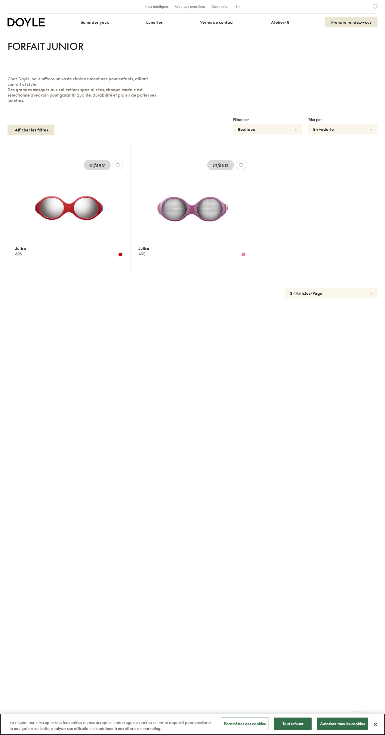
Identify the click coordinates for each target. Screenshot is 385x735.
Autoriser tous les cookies (342, 723)
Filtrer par (241, 120)
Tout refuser (293, 723)
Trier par (315, 120)
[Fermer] (375, 724)
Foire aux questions (189, 7)
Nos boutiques (156, 7)
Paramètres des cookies (245, 723)
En (238, 7)
